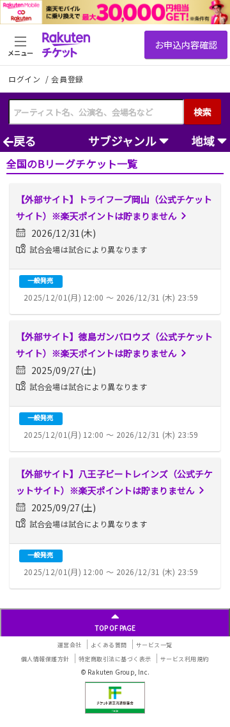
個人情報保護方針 (45, 659)
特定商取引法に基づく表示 (115, 659)
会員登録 (67, 79)
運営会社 (69, 645)
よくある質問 (109, 645)
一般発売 (40, 280)
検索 (202, 111)
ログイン (25, 78)
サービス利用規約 (184, 659)
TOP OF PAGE (115, 628)
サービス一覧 (154, 645)
